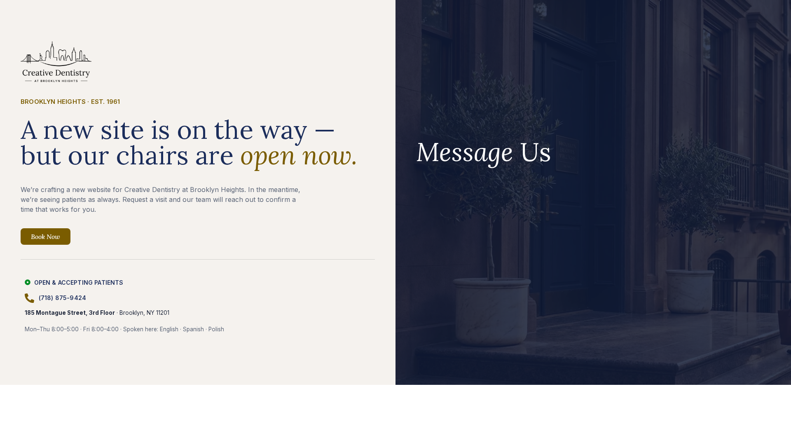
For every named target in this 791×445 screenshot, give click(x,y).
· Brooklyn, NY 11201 (97, 312)
